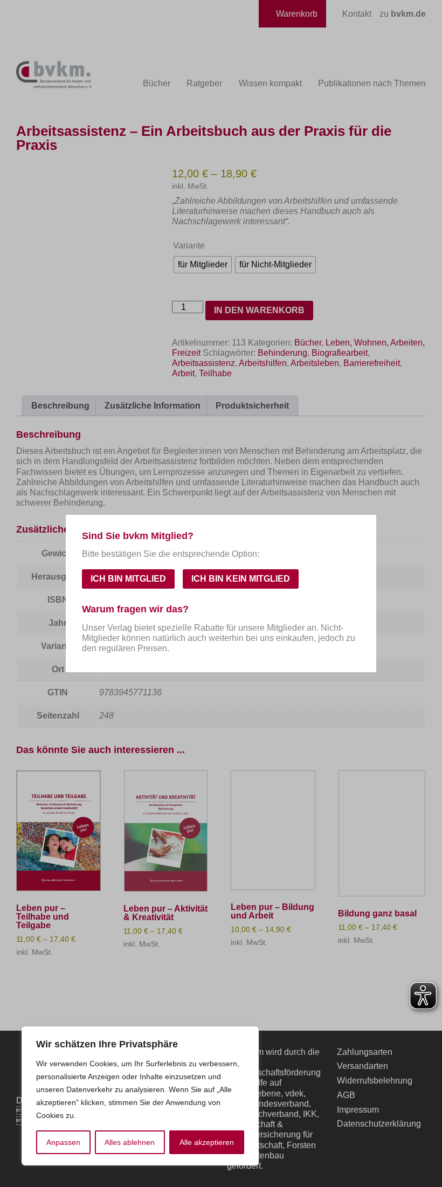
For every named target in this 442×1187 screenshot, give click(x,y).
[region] (140, 1095)
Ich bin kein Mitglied (240, 578)
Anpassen (63, 1142)
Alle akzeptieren (206, 1142)
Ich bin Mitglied (128, 578)
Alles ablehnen (130, 1142)
